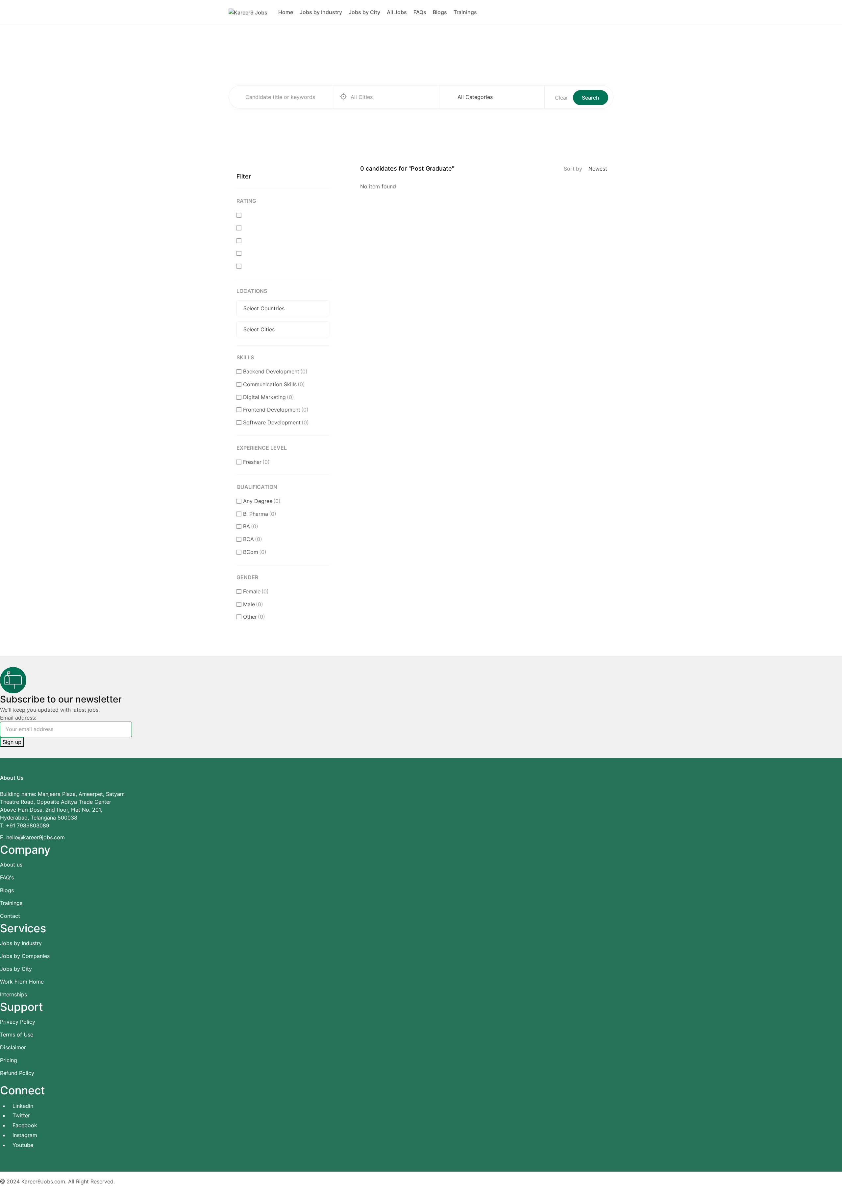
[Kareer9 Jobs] (248, 12)
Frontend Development (276, 409)
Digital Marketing (268, 397)
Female (256, 591)
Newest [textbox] (597, 168)
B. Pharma (259, 514)
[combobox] (497, 96)
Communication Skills (274, 384)
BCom (254, 552)
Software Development (276, 422)
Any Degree (262, 501)
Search (590, 97)
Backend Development (275, 371)
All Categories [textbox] (475, 97)
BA (250, 526)
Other (254, 616)
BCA (252, 539)
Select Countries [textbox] (264, 308)
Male (253, 604)
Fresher (256, 462)
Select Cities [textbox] (259, 329)
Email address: (18, 717)
